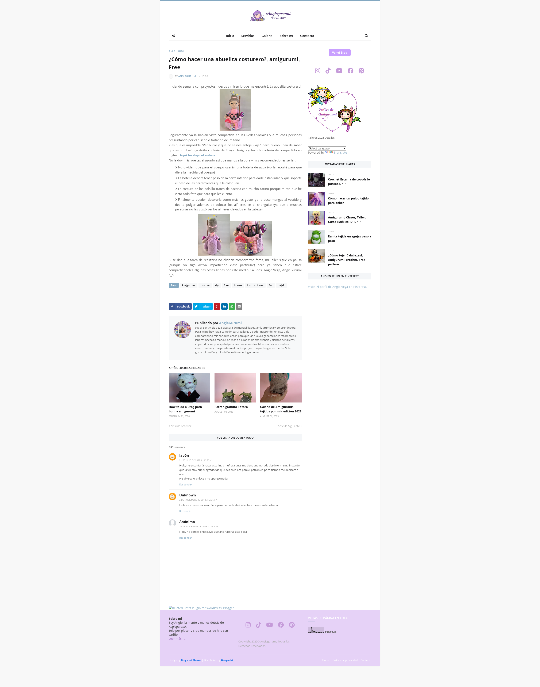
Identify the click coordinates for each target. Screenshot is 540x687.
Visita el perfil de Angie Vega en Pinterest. (337, 287)
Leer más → (177, 639)
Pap (271, 285)
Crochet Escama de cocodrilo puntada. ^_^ (349, 181)
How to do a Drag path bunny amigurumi (185, 409)
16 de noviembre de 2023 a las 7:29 (198, 526)
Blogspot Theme (191, 660)
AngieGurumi (187, 76)
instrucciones (255, 285)
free (226, 285)
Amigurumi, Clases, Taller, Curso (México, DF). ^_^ (347, 219)
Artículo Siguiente (289, 426)
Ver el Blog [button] (339, 52)
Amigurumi (176, 51)
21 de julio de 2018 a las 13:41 (196, 460)
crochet (205, 285)
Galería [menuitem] (267, 36)
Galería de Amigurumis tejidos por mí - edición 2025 (280, 409)
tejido (281, 285)
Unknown (187, 495)
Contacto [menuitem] (307, 36)
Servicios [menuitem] (247, 36)
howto (238, 285)
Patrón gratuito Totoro (231, 407)
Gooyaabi (227, 660)
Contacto (366, 660)
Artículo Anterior (181, 426)
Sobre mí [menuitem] (286, 36)
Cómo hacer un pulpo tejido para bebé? (348, 200)
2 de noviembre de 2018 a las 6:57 (198, 499)
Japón (184, 455)
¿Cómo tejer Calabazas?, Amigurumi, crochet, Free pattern (346, 259)
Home (325, 660)
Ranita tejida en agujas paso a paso (349, 238)
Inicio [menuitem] (230, 36)
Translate (340, 152)
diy (217, 285)
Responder (185, 484)
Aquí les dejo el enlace (197, 155)
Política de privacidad (345, 660)
